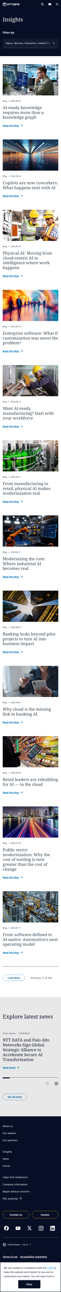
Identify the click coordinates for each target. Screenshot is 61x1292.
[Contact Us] (49, 4)
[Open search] (42, 4)
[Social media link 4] (41, 1228)
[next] (56, 1084)
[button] (17, 1244)
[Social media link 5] (52, 1228)
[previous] (47, 1084)
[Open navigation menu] (57, 4)
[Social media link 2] (18, 1228)
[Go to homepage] (11, 4)
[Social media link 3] (29, 1228)
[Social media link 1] (6, 1228)
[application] (30, 1277)
